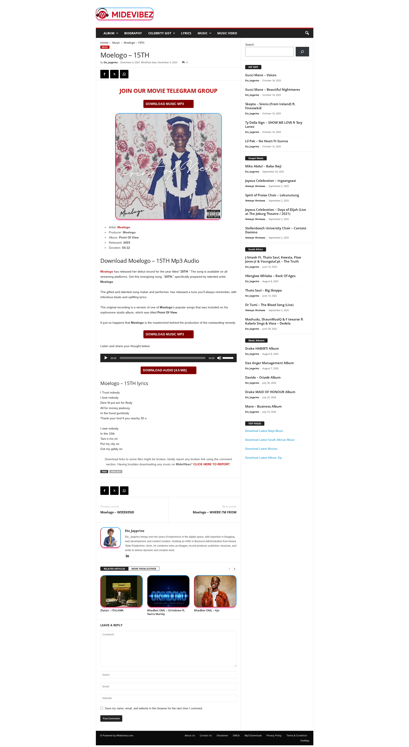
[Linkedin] (127, 556)
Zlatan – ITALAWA (112, 610)
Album (109, 33)
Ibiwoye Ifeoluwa (255, 186)
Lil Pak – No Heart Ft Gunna (266, 141)
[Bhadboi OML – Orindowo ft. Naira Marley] (168, 591)
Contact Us (206, 735)
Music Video (227, 33)
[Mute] (219, 358)
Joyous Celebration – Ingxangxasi (270, 180)
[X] (114, 74)
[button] (307, 33)
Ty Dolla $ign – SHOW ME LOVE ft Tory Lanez (273, 124)
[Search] (302, 51)
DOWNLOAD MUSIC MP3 (165, 104)
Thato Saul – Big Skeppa (263, 290)
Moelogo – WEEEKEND (117, 512)
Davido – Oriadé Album (263, 377)
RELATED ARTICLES (114, 568)
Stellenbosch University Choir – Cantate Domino (275, 230)
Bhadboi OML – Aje (206, 610)
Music (202, 33)
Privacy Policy (274, 735)
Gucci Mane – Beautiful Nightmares (272, 89)
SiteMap (304, 740)
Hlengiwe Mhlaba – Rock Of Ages (270, 276)
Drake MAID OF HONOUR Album (270, 392)
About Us (190, 735)
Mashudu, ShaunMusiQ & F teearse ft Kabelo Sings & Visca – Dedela (274, 321)
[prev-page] (229, 569)
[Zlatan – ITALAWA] (121, 591)
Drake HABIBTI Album (262, 348)
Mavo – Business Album (263, 406)
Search (249, 44)
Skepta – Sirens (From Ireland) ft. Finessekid (270, 106)
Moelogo (123, 227)
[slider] (229, 357)
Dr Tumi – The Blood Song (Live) (269, 305)
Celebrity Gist (159, 33)
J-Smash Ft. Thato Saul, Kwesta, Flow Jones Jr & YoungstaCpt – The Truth (273, 259)
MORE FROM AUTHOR (143, 568)
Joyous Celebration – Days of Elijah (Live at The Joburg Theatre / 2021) (275, 211)
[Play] (106, 358)
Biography (133, 33)
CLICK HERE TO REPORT (211, 464)
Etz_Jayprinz (111, 62)
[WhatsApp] (124, 74)
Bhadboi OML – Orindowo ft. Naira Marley (166, 612)
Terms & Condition (297, 735)
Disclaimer (222, 735)
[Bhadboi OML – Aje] (215, 591)
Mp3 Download (253, 735)
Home (104, 43)
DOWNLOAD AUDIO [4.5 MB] (165, 370)
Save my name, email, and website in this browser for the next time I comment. (154, 708)
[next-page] (234, 569)
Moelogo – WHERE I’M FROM (214, 512)
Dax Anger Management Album (269, 363)
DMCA (236, 735)
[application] (168, 358)
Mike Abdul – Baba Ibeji (263, 166)
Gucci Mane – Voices (260, 75)
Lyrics (186, 33)
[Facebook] (104, 74)
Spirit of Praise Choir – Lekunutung (272, 195)
